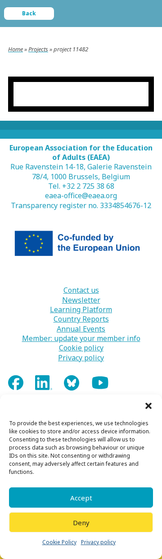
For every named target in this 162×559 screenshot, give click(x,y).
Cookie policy (81, 348)
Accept (81, 497)
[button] (148, 405)
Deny (81, 522)
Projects (38, 49)
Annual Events (81, 329)
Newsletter (81, 300)
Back (29, 13)
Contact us (81, 290)
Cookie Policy (59, 542)
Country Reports (81, 319)
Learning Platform (81, 309)
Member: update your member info (81, 338)
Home (15, 49)
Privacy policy (98, 542)
